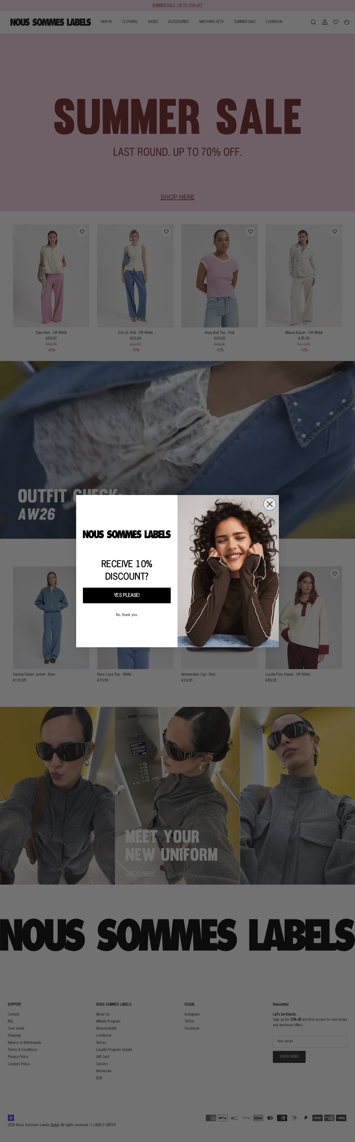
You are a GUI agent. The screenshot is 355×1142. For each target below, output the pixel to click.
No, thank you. (127, 615)
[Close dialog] (269, 504)
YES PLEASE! (127, 595)
